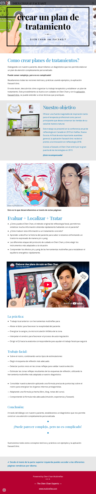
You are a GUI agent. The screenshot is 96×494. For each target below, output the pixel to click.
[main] (48, 26)
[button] (3, 3)
